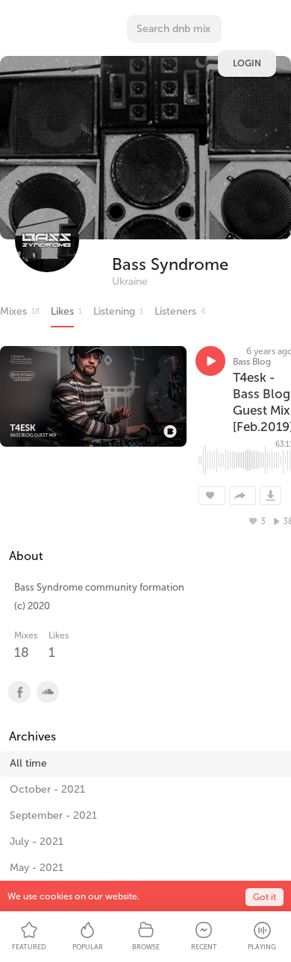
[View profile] (18, 692)
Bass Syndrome (170, 264)
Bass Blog (252, 361)
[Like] (211, 495)
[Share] (242, 495)
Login (247, 63)
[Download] (270, 495)
